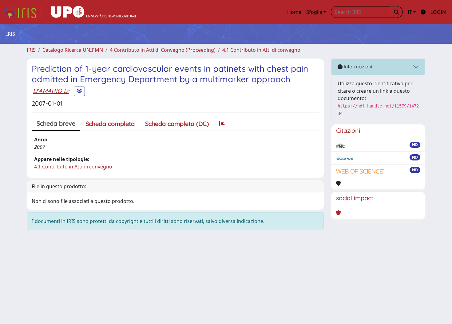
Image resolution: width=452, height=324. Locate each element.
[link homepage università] (93, 12)
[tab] (222, 123)
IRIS (31, 50)
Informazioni (357, 66)
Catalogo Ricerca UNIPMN (72, 50)
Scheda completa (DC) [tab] (177, 124)
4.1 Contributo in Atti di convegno (261, 50)
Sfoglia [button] (314, 12)
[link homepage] (22, 12)
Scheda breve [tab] (56, 123)
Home (294, 12)
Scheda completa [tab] (110, 124)
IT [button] (410, 12)
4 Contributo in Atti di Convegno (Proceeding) (163, 50)
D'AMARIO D (50, 91)
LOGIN (438, 12)
